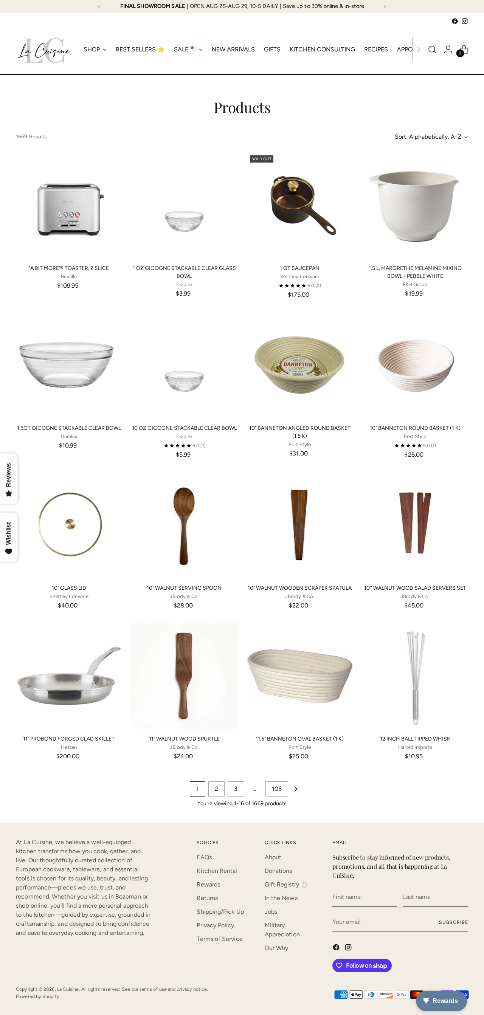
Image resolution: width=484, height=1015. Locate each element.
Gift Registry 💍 (286, 884)
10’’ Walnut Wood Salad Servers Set (415, 588)
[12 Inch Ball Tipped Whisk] (415, 676)
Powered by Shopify (37, 996)
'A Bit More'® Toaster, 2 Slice (69, 268)
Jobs (271, 911)
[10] (300, 365)
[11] (69, 676)
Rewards (208, 884)
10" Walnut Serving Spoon (184, 588)
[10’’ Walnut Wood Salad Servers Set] (415, 525)
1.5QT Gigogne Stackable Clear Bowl (69, 428)
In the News (281, 898)
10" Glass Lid (69, 588)
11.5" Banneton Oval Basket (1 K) (300, 739)
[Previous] (99, 6)
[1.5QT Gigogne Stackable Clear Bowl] (69, 365)
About (273, 857)
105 (277, 788)
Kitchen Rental (217, 870)
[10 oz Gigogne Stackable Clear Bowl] (184, 365)
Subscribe (453, 922)
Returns (207, 898)
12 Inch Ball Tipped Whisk (415, 739)
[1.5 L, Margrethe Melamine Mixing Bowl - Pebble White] (415, 205)
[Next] (384, 6)
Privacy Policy (215, 925)
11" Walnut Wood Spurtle (184, 739)
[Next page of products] (295, 789)
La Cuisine (68, 989)
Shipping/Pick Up (220, 911)
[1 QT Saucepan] (300, 205)
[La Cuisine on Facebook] (454, 21)
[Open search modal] (432, 49)
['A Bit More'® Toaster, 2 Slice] (69, 205)
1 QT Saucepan (300, 268)
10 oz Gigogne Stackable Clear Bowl (184, 428)
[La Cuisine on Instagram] (464, 21)
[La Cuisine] (44, 50)
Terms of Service (219, 938)
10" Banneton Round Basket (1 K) (415, 428)
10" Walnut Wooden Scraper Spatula (300, 588)
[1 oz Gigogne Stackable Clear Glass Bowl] (184, 205)
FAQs (204, 857)
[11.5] (300, 676)
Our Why (277, 947)
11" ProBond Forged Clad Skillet (69, 739)
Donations (278, 870)
